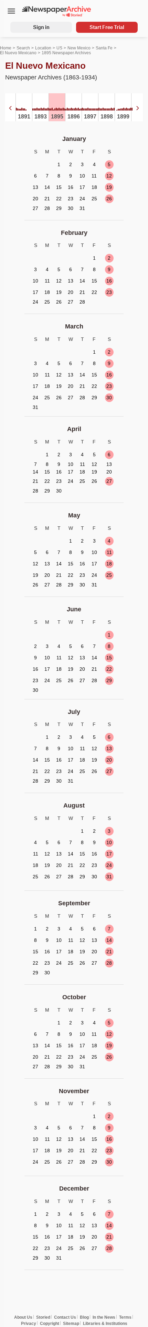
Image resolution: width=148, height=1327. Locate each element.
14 (109, 940)
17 (109, 854)
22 (109, 669)
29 (109, 680)
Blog (84, 1317)
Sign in (41, 27)
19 (109, 187)
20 (109, 760)
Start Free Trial (106, 27)
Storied (43, 1317)
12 (109, 176)
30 (109, 397)
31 (109, 876)
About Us (23, 1317)
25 (109, 575)
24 (109, 865)
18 (109, 563)
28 (109, 963)
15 (109, 657)
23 (109, 292)
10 (109, 842)
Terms (125, 1317)
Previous (10, 108)
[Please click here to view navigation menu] (11, 12)
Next (137, 108)
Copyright (49, 1323)
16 (109, 281)
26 (109, 198)
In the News (104, 1317)
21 (109, 951)
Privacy (28, 1323)
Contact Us (65, 1317)
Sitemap (71, 1323)
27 (109, 481)
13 (109, 748)
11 (109, 552)
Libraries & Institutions (105, 1323)
